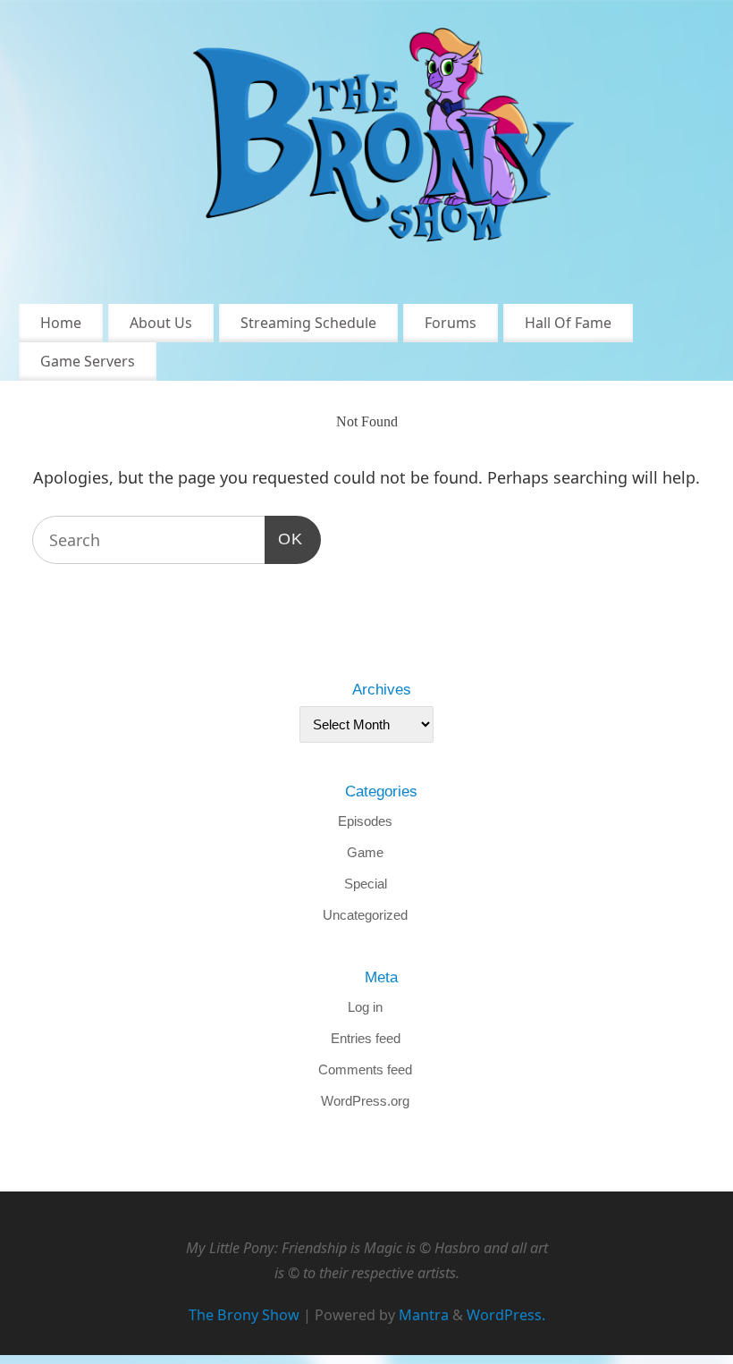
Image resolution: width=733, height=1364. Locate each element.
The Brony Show (244, 1315)
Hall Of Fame (568, 323)
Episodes (365, 821)
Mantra (424, 1315)
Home (60, 323)
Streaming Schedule (308, 323)
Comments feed (365, 1069)
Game (365, 852)
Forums (450, 323)
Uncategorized (365, 914)
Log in (365, 1007)
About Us (161, 323)
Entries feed (365, 1038)
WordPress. (506, 1315)
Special (365, 883)
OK (284, 538)
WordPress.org (365, 1100)
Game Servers (87, 361)
